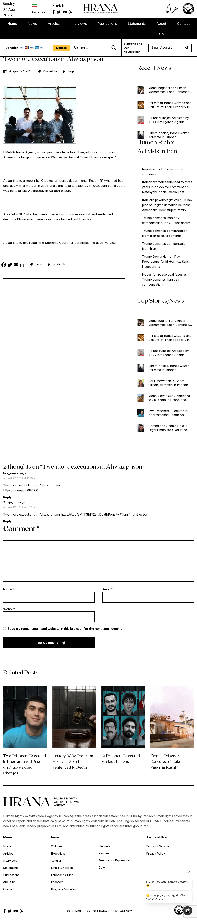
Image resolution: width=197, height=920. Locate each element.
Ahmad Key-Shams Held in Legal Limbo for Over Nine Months (167, 428)
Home (12, 24)
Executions (58, 853)
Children (56, 846)
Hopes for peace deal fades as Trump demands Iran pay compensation (164, 279)
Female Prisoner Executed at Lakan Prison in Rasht (167, 761)
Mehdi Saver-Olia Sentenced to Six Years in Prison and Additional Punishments (169, 398)
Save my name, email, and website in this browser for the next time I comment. (67, 629)
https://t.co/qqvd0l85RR (20, 490)
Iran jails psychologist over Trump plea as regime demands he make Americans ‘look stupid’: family (167, 205)
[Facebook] (4, 265)
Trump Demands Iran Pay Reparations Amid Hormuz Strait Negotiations (165, 261)
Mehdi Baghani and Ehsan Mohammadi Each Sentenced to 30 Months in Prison (169, 90)
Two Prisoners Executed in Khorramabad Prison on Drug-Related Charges (168, 413)
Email (107, 589)
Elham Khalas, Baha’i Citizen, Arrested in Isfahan (169, 135)
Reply (7, 497)
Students (104, 846)
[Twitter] (10, 265)
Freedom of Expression (114, 860)
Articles (54, 24)
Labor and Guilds (62, 875)
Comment (21, 528)
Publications (107, 24)
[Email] (16, 265)
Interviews (78, 24)
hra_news (10, 473)
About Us (161, 29)
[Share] (22, 265)
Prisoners (57, 882)
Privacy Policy (155, 853)
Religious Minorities (64, 889)
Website (9, 609)
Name (9, 589)
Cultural (56, 860)
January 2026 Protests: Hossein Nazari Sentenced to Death (72, 761)
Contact (183, 24)
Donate (61, 47)
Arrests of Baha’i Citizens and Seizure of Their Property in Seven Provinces (169, 105)
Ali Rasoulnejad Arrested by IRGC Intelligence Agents (168, 120)
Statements (137, 24)
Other (102, 867)
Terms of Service (157, 846)
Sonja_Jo (10, 502)
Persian (38, 12)
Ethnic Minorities (62, 868)
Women (103, 853)
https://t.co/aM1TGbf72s (78, 514)
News (32, 24)
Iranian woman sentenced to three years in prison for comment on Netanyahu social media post (167, 187)
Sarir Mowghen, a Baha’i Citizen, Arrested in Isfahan (168, 383)
